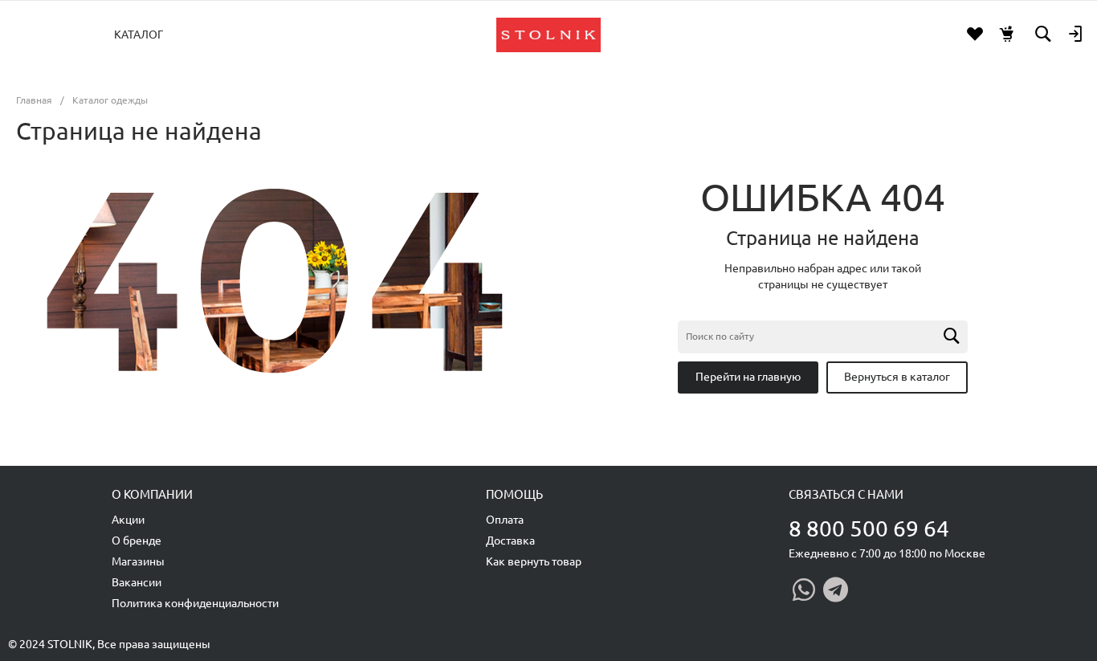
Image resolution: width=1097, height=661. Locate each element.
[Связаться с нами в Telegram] (835, 589)
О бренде (136, 540)
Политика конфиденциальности (195, 603)
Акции (128, 519)
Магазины (138, 561)
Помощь (514, 494)
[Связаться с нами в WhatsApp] (804, 589)
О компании (152, 494)
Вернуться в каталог (897, 376)
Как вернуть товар (533, 561)
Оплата (505, 519)
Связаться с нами (846, 494)
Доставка (510, 540)
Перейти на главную (748, 376)
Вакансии (136, 582)
